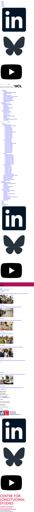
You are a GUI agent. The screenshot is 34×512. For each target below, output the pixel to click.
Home (3, 1)
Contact (3, 5)
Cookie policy (7, 511)
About (3, 2)
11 (5, 389)
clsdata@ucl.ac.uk (5, 406)
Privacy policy (2, 511)
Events (3, 4)
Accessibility (11, 511)
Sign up (3, 6)
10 (4, 389)
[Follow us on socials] (14, 31)
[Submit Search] (9, 84)
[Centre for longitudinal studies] (17, 87)
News (3, 3)
